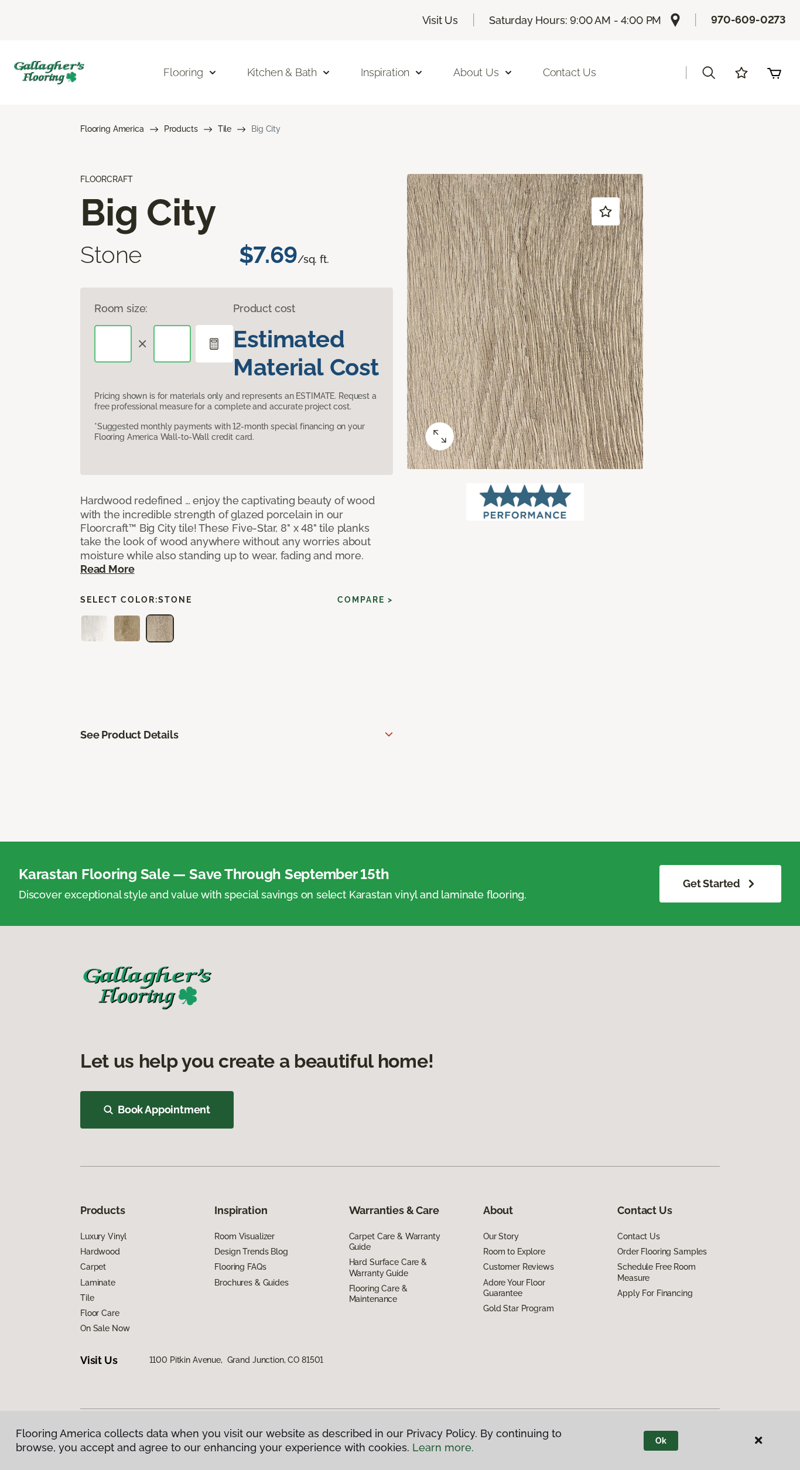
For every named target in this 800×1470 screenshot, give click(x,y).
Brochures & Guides (251, 1282)
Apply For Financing (654, 1293)
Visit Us (440, 20)
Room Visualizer (244, 1236)
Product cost (264, 308)
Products (181, 129)
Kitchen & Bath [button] (282, 72)
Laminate (97, 1282)
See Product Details (129, 735)
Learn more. (443, 1447)
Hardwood (100, 1251)
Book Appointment (164, 1109)
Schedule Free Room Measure (656, 1272)
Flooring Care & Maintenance (378, 1294)
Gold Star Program (518, 1308)
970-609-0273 (748, 19)
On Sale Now (104, 1328)
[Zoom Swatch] (440, 436)
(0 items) (774, 73)
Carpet (93, 1266)
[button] (708, 72)
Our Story (501, 1236)
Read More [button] (107, 569)
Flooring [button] (183, 72)
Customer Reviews (518, 1266)
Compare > (365, 599)
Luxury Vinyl (103, 1236)
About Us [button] (476, 72)
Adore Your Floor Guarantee (514, 1288)
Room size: (121, 308)
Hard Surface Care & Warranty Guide (388, 1267)
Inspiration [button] (385, 72)
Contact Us (569, 72)
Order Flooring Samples (662, 1251)
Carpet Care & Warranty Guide (394, 1242)
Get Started (711, 883)
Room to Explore (514, 1251)
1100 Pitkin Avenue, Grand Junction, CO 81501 (236, 1360)
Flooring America (112, 129)
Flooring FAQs (240, 1266)
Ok (660, 1440)
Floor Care (99, 1313)
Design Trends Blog (251, 1251)
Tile (224, 129)
